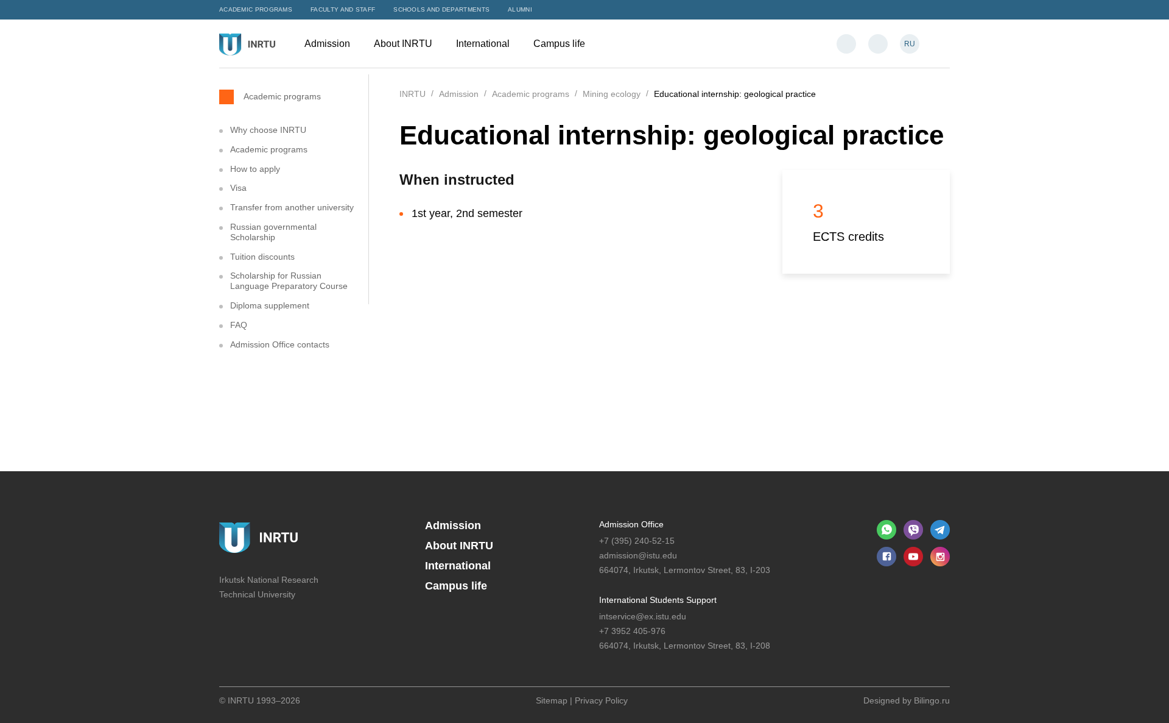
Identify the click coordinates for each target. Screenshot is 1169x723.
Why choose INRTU (268, 130)
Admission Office (631, 524)
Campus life (560, 43)
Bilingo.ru (932, 700)
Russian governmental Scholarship (273, 232)
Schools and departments (441, 9)
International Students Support (658, 600)
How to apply (255, 169)
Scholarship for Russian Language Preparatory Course (289, 281)
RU (909, 44)
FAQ (238, 325)
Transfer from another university (292, 207)
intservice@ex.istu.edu (642, 616)
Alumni (520, 9)
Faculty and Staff (343, 9)
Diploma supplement (269, 305)
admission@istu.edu (638, 555)
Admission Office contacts (279, 344)
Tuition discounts (262, 257)
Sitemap (551, 700)
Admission (328, 43)
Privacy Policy (601, 700)
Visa (238, 188)
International (484, 43)
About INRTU (404, 43)
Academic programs (255, 9)
